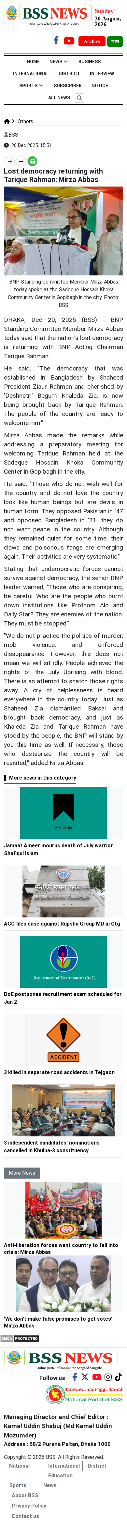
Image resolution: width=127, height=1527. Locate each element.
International (31, 73)
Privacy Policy (29, 1506)
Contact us (25, 1516)
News (55, 61)
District (69, 73)
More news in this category (42, 778)
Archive (92, 41)
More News (22, 1173)
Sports (28, 85)
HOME (33, 61)
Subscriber (68, 85)
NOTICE (100, 85)
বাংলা (115, 41)
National (19, 1466)
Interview (102, 73)
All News (59, 97)
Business (89, 61)
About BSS (25, 1495)
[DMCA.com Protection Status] (19, 1338)
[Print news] (32, 161)
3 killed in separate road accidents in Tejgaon (59, 1072)
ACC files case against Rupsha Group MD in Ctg (62, 924)
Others (24, 121)
